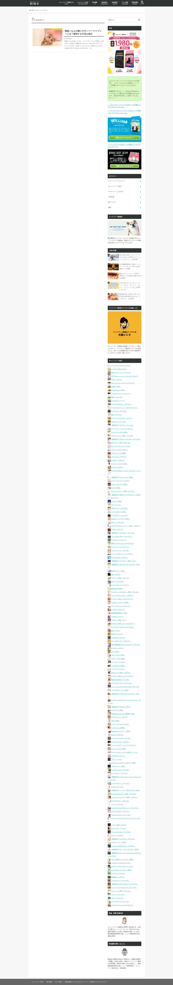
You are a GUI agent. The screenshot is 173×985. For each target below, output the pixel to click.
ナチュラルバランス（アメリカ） (121, 683)
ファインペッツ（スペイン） (120, 547)
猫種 (109, 207)
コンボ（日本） (116, 488)
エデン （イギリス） (117, 522)
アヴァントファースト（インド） (121, 418)
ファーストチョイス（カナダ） (121, 365)
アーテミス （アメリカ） (119, 411)
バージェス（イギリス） (119, 457)
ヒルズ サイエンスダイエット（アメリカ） (124, 808)
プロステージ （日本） (118, 766)
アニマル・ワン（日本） (119, 842)
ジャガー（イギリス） (118, 609)
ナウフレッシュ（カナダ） (119, 717)
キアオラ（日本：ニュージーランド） (123, 623)
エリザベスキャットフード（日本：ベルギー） (126, 526)
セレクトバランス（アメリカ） (121, 815)
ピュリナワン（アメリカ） (119, 773)
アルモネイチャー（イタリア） (121, 393)
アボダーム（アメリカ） (119, 421)
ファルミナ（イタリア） (119, 540)
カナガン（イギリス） (118, 460)
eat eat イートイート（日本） (120, 519)
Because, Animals (116, 588)
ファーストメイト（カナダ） (120, 550)
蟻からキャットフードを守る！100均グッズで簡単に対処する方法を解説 (130, 276)
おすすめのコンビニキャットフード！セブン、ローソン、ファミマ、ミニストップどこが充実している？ (129, 286)
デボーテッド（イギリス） (119, 508)
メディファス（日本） (118, 655)
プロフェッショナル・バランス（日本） (123, 763)
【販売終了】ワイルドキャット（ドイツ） (124, 884)
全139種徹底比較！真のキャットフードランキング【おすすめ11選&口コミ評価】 (130, 266)
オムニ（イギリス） (117, 735)
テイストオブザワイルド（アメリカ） (123, 846)
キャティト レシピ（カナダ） (120, 481)
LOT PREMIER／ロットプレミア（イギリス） (125, 644)
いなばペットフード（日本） (120, 602)
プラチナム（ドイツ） (118, 756)
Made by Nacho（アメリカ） (120, 679)
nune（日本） (115, 721)
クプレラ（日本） (116, 501)
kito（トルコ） (115, 630)
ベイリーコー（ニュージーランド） (122, 428)
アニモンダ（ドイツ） (118, 400)
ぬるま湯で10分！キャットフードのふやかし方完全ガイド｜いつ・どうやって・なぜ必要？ (129, 257)
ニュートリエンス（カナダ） (120, 724)
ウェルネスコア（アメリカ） (120, 880)
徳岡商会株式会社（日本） (119, 613)
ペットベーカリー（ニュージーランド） (123, 745)
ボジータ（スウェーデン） (119, 450)
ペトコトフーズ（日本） (119, 749)
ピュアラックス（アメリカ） (120, 770)
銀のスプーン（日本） (118, 571)
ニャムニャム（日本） (118, 728)
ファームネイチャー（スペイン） (121, 536)
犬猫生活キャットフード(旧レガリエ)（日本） (125, 790)
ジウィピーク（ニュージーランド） (122, 905)
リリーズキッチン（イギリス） (121, 641)
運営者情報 (135, 3)
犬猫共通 (111, 197)
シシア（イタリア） (117, 804)
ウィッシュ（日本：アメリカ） (121, 891)
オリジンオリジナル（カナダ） (121, 738)
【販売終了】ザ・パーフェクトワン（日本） (125, 849)
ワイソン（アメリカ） (118, 894)
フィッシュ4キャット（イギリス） (122, 554)
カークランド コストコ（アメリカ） (122, 627)
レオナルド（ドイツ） (118, 637)
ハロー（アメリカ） (117, 581)
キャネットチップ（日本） (119, 464)
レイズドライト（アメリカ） (120, 783)
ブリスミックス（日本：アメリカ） (122, 435)
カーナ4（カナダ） (117, 467)
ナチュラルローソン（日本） (120, 690)
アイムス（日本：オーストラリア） (122, 599)
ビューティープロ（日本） (119, 432)
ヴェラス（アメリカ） (118, 873)
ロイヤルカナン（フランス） (120, 801)
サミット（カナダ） (117, 835)
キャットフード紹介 (83, 3)
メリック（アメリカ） (118, 662)
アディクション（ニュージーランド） (123, 383)
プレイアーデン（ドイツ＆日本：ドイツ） (124, 752)
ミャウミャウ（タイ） (118, 669)
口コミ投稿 (125, 3)
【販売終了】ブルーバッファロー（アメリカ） (126, 439)
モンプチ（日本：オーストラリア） (122, 676)
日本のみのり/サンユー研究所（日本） (123, 714)
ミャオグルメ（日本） (118, 665)
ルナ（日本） (115, 651)
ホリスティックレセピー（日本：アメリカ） (125, 592)
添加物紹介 (115, 3)
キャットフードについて (116, 181)
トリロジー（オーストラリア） (121, 863)
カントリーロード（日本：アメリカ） (123, 491)
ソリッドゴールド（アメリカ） (121, 832)
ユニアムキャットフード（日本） (121, 870)
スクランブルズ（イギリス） (120, 811)
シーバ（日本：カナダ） (119, 825)
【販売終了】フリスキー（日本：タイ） (123, 561)
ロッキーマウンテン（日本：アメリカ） (123, 794)
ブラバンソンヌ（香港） (119, 453)
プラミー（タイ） (116, 759)
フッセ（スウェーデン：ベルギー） (122, 595)
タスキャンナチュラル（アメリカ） (122, 866)
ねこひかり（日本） (117, 710)
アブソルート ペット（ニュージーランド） (124, 376)
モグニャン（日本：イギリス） (121, 672)
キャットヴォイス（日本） (119, 484)
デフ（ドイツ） (116, 505)
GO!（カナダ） (116, 574)
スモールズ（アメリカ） (119, 828)
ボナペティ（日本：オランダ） (121, 443)
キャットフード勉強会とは (66, 3)
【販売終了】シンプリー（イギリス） (123, 839)
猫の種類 (94, 3)
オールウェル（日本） (118, 390)
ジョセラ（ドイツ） (117, 616)
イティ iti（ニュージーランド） (121, 606)
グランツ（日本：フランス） (120, 578)
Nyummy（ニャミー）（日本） (121, 731)
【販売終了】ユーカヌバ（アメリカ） (123, 533)
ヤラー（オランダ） (117, 898)
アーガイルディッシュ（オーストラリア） (124, 407)
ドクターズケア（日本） (119, 512)
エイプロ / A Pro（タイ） (119, 369)
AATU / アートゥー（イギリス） (121, 372)
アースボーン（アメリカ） (119, 515)
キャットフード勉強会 (88, 982)
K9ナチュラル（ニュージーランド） (122, 543)
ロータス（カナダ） (117, 648)
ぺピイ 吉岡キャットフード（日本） (122, 859)
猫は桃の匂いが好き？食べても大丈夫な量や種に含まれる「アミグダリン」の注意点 (129, 296)
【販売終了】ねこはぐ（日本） (121, 706)
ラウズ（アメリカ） (117, 787)
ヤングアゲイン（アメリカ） (120, 901)
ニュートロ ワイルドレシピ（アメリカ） (124, 887)
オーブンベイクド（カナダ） (120, 742)
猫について (112, 202)
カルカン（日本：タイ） (119, 620)
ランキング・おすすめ (115, 191)
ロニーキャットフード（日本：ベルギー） (124, 797)
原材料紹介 (104, 3)
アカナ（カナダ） (116, 379)
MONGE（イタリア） (118, 877)
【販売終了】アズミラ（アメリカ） (122, 425)
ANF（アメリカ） (116, 397)
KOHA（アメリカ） (117, 634)
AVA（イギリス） (116, 414)
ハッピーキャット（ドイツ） (120, 585)
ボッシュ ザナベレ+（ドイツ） (121, 446)
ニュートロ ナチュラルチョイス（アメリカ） (125, 686)
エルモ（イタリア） (117, 529)
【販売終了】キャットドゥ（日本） (122, 477)
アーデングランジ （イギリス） (121, 404)
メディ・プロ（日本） (118, 658)
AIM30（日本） (116, 386)
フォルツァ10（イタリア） (119, 557)
